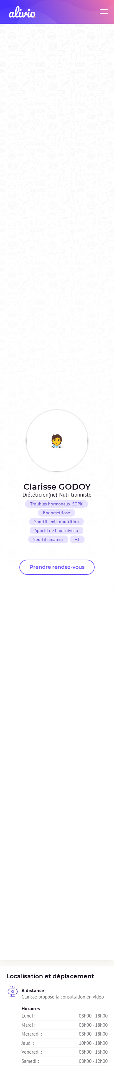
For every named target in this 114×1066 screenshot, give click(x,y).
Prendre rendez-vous (57, 567)
